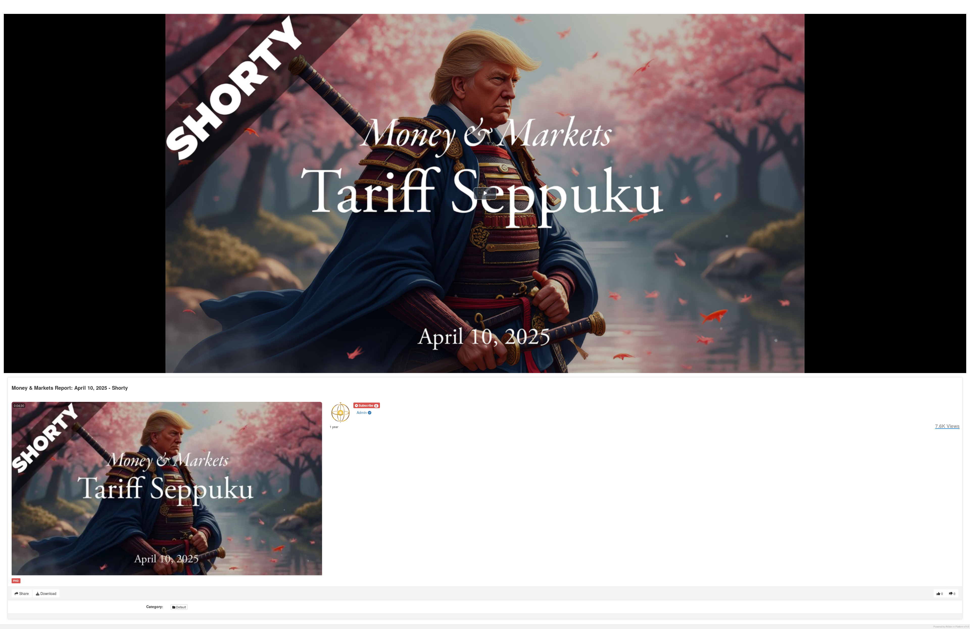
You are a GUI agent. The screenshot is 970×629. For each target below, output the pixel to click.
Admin (362, 412)
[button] (366, 405)
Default (180, 607)
